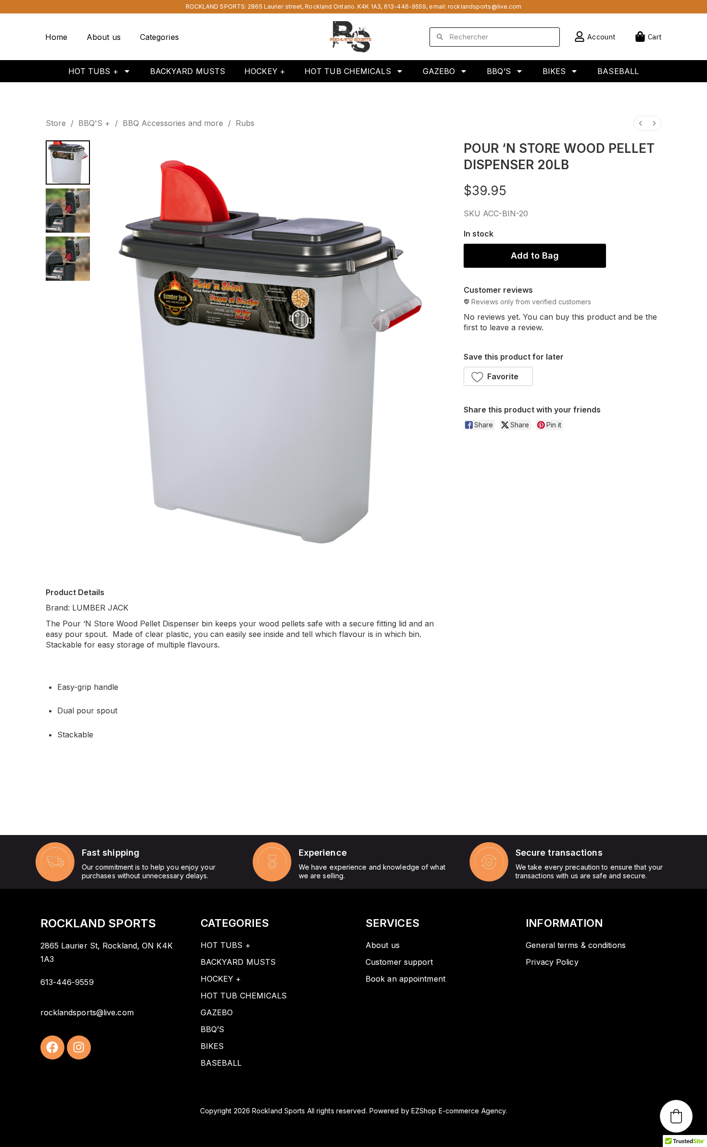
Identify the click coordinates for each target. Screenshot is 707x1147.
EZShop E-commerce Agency (458, 1111)
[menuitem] (640, 123)
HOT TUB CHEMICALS (347, 71)
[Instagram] (79, 1047)
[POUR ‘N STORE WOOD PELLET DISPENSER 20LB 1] (68, 210)
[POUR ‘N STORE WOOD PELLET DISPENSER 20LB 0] (68, 162)
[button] (498, 376)
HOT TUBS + (93, 71)
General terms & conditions (576, 945)
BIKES (554, 71)
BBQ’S (499, 71)
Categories (159, 37)
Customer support (399, 962)
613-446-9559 (405, 6)
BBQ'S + (94, 123)
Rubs (245, 123)
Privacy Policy (552, 962)
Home (56, 37)
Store (56, 123)
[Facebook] (52, 1047)
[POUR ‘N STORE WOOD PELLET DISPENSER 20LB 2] (68, 259)
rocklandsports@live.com (484, 6)
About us (104, 37)
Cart (655, 36)
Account (601, 36)
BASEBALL (618, 71)
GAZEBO (439, 71)
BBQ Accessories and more (173, 123)
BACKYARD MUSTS (187, 71)
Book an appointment (405, 979)
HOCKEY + (264, 71)
